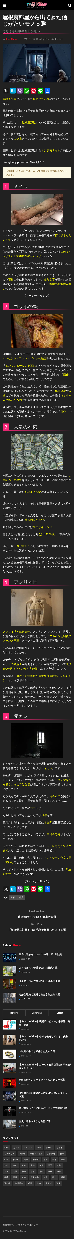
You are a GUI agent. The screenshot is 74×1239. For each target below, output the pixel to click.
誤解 (63, 1177)
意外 (41, 1171)
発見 (21, 897)
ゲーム (49, 1147)
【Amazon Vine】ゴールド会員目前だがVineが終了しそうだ (45, 1066)
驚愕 (58, 1183)
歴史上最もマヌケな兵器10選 (35, 1121)
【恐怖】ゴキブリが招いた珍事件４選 (39, 981)
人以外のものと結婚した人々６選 (37, 1051)
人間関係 (51, 1153)
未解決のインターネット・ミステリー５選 (42, 1079)
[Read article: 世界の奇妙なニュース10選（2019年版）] (9, 957)
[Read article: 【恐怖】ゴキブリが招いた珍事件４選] (9, 984)
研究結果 (35, 1177)
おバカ (16, 1147)
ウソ (39, 1147)
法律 (59, 1171)
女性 (24, 1165)
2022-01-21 (25, 959)
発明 (6, 1177)
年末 (6, 1171)
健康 (26, 1159)
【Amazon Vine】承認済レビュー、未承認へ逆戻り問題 (44, 1022)
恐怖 (24, 1171)
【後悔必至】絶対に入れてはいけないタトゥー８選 (44, 1094)
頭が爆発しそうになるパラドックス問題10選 (43, 1108)
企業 (6, 1159)
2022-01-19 (25, 972)
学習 (50, 1165)
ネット (60, 1147)
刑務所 (36, 1159)
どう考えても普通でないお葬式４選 (38, 967)
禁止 (46, 1177)
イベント (28, 1147)
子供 (33, 1165)
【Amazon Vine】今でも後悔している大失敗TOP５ (43, 1038)
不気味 (22, 1153)
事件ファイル (36, 1153)
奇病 (15, 1165)
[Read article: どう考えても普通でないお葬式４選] (9, 971)
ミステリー (9, 1153)
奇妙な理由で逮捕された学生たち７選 (39, 994)
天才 (54, 1159)
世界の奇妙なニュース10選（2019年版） (41, 954)
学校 (41, 1165)
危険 (46, 1159)
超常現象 (19, 1183)
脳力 (54, 1177)
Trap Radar (11, 39)
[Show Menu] (4, 5)
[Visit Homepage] (37, 5)
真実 (24, 1177)
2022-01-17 (25, 985)
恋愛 (15, 1171)
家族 (59, 1165)
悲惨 (33, 1171)
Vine (6, 1147)
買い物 (7, 1183)
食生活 (49, 1183)
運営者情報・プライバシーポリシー (20, 1224)
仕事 (62, 1153)
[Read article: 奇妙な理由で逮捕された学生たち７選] (9, 998)
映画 (50, 1171)
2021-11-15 (29, 39)
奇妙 (13, 897)
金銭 (39, 1183)
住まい (16, 1159)
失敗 (63, 1159)
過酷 (30, 1183)
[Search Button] (69, 5)
